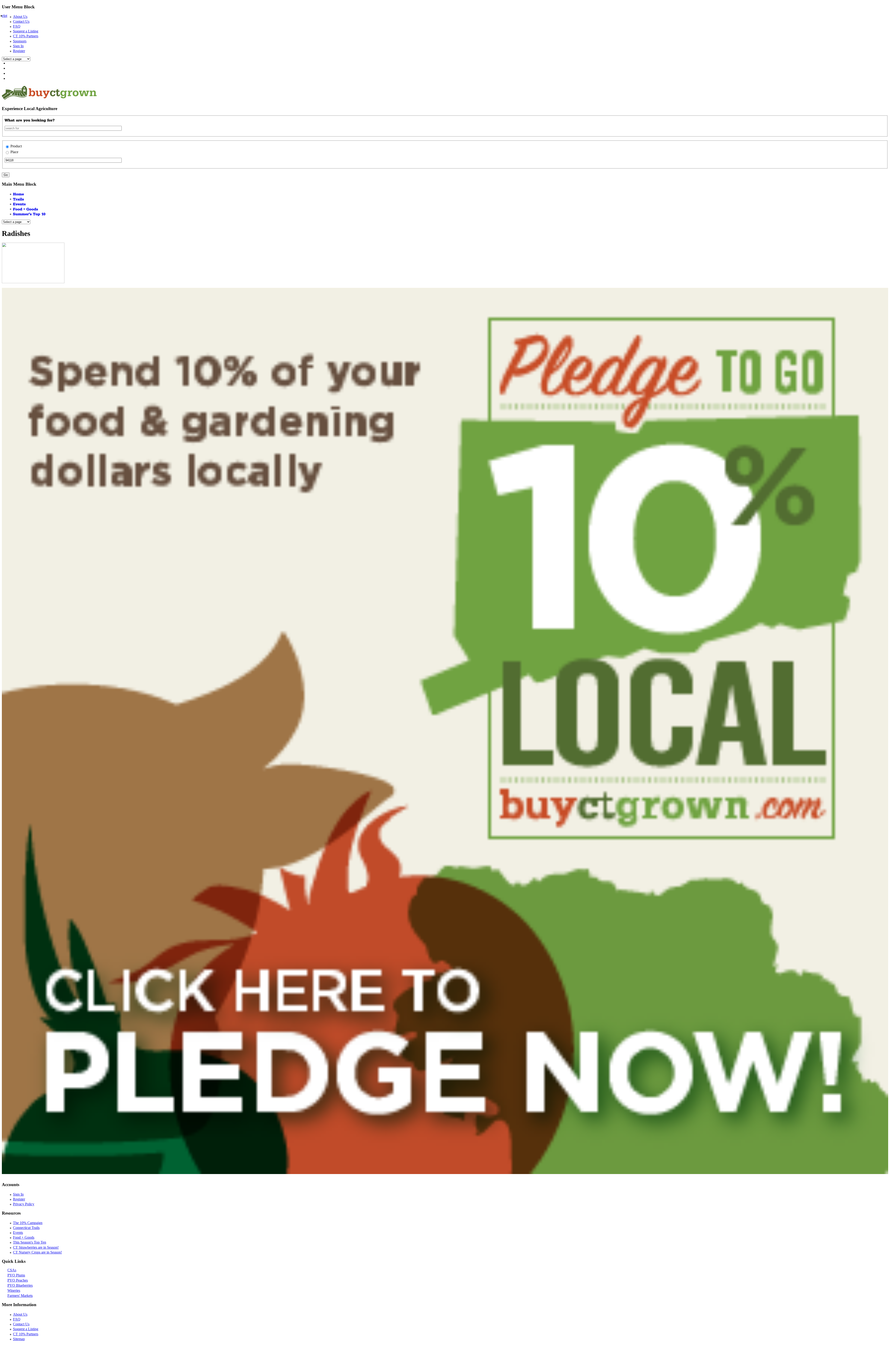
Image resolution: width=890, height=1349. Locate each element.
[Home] (18, 194)
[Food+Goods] (25, 209)
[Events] (19, 204)
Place (14, 152)
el (3, 16)
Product (16, 146)
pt (5, 16)
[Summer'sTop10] (29, 214)
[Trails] (18, 199)
